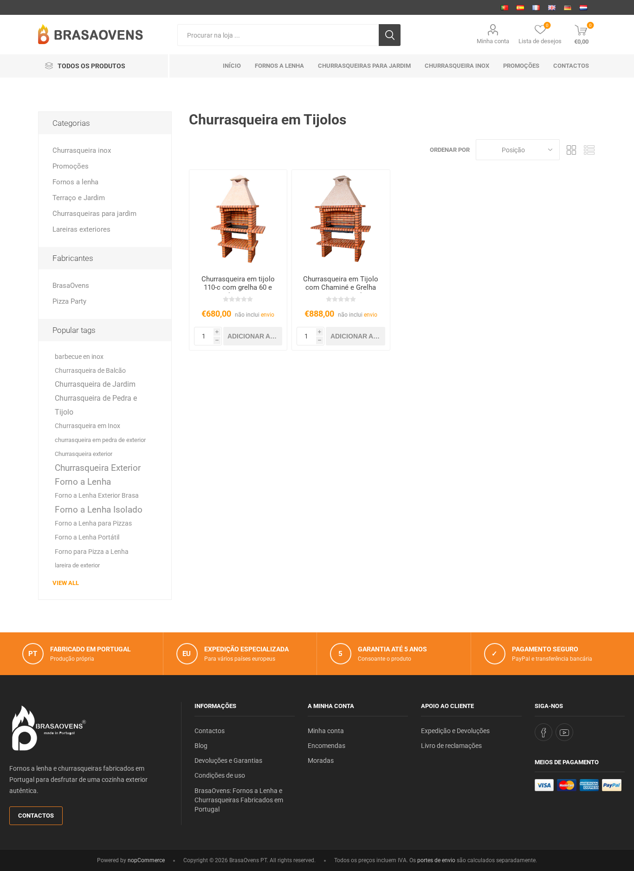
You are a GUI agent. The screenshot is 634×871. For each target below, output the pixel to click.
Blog (200, 745)
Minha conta (493, 41)
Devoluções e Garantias (228, 760)
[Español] (520, 7)
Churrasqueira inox (81, 150)
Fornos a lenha (75, 182)
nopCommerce (146, 860)
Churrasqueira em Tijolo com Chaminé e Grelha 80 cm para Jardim (340, 287)
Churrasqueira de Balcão (90, 370)
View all (65, 582)
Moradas (321, 760)
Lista (589, 149)
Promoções (70, 166)
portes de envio (436, 860)
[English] (551, 7)
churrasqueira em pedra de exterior (100, 439)
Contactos (36, 815)
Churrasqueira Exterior (98, 467)
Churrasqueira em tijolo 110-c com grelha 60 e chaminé (238, 287)
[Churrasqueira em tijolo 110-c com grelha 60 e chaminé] (238, 219)
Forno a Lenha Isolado (98, 509)
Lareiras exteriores (81, 229)
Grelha (571, 149)
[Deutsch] (567, 7)
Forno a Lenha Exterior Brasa (97, 496)
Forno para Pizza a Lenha (92, 551)
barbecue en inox (79, 356)
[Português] (504, 7)
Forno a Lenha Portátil (87, 537)
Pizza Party (69, 301)
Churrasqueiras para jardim (94, 213)
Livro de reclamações (451, 745)
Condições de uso (219, 775)
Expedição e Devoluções (455, 730)
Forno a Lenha (83, 481)
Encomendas (326, 745)
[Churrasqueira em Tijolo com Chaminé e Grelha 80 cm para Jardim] (341, 219)
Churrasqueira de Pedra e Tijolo (96, 405)
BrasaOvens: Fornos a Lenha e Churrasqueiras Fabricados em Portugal (238, 800)
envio (267, 315)
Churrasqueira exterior (83, 453)
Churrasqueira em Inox (87, 426)
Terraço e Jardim (78, 198)
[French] (536, 7)
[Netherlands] (583, 7)
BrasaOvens (70, 285)
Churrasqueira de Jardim (95, 384)
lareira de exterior (77, 565)
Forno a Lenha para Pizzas (93, 523)
